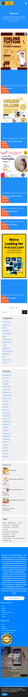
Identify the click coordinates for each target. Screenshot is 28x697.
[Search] (24, 312)
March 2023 (6, 410)
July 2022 (5, 427)
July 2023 (5, 401)
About (3, 606)
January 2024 (6, 389)
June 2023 (5, 404)
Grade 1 (5, 336)
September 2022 (7, 421)
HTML (4, 345)
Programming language (9, 536)
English (5, 327)
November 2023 (7, 395)
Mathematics (6, 330)
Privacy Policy (13, 691)
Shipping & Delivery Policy (8, 632)
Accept (4, 694)
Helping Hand (6, 525)
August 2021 (6, 442)
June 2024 (5, 381)
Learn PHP (5, 529)
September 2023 (7, 398)
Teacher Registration (6, 612)
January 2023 (6, 413)
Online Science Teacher (10, 211)
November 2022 (7, 415)
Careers (3, 616)
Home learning (6, 325)
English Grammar (7, 342)
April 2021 (5, 453)
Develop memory (7, 359)
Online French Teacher (9, 224)
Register (4, 610)
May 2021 (5, 450)
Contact (3, 626)
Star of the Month (7, 333)
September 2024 (7, 375)
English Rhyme (6, 354)
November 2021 (7, 436)
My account (4, 614)
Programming (6, 348)
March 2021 (6, 456)
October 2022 (6, 418)
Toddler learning (7, 339)
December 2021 (7, 433)
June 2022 (5, 430)
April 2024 (5, 384)
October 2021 (6, 439)
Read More (5, 91)
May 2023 (5, 407)
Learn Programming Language (10, 531)
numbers (13, 534)
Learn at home (6, 322)
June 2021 (5, 447)
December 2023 (7, 392)
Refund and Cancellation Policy (9, 630)
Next (17, 308)
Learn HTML (15, 527)
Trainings (4, 608)
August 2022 (6, 424)
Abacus (5, 362)
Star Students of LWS (19, 538)
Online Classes (7, 88)
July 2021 (5, 445)
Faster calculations (8, 351)
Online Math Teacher (9, 298)
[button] (25, 3)
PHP (4, 357)
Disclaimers (4, 628)
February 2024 (6, 386)
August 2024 (6, 378)
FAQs (3, 624)
